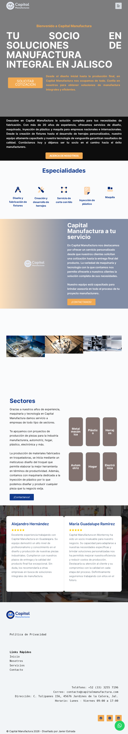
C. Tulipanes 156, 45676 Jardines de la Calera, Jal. (75, 696)
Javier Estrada (66, 731)
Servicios (17, 665)
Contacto (16, 669)
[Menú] (118, 6)
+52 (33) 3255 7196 (103, 687)
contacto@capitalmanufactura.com (92, 692)
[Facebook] (101, 718)
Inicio (15, 656)
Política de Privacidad (28, 634)
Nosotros (16, 661)
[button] (10, 348)
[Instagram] (110, 718)
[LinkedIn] (118, 718)
